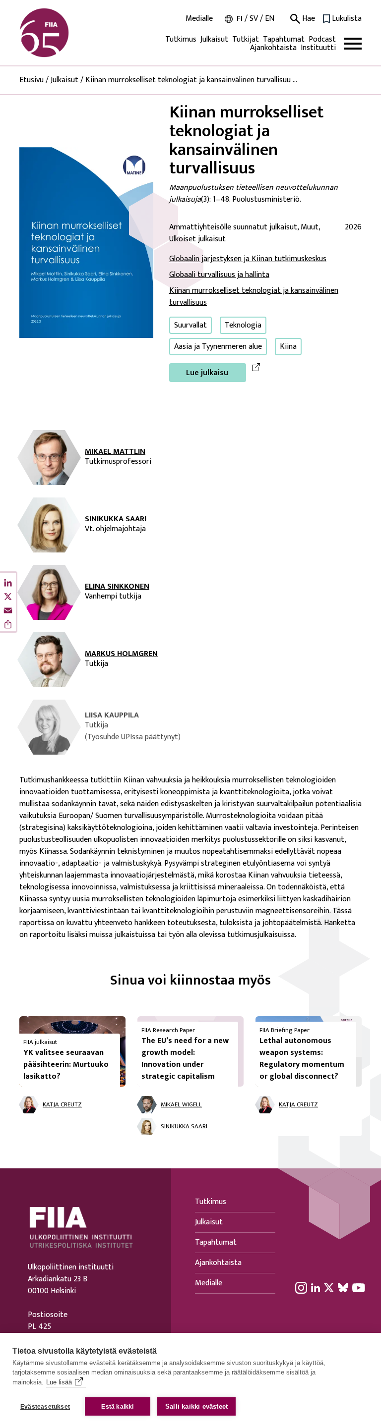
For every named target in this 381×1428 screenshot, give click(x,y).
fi (240, 18)
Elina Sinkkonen (117, 586)
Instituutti (318, 48)
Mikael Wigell (181, 1104)
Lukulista (347, 19)
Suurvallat (190, 325)
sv (254, 18)
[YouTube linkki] (358, 1287)
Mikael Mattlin (115, 451)
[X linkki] (329, 1287)
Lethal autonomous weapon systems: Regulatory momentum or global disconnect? (301, 1058)
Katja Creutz (62, 1104)
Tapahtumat (284, 39)
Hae (307, 19)
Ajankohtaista (273, 48)
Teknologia (243, 325)
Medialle (199, 19)
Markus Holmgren (121, 654)
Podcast (322, 39)
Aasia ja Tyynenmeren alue (218, 346)
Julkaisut (214, 39)
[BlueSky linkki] (343, 1287)
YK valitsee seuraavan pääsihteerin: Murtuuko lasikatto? (66, 1064)
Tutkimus (180, 39)
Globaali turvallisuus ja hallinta (219, 274)
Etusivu (31, 80)
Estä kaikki (117, 1406)
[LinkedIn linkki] (315, 1287)
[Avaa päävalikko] (353, 44)
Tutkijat (245, 39)
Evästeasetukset (45, 1406)
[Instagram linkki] (301, 1287)
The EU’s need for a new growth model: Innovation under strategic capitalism (185, 1058)
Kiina (288, 346)
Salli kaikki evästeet (196, 1406)
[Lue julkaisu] (86, 242)
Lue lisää (59, 1382)
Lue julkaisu (207, 373)
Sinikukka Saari (115, 519)
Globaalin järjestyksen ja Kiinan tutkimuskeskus (247, 259)
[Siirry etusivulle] (67, 32)
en (269, 18)
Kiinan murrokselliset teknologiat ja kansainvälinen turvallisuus (253, 296)
